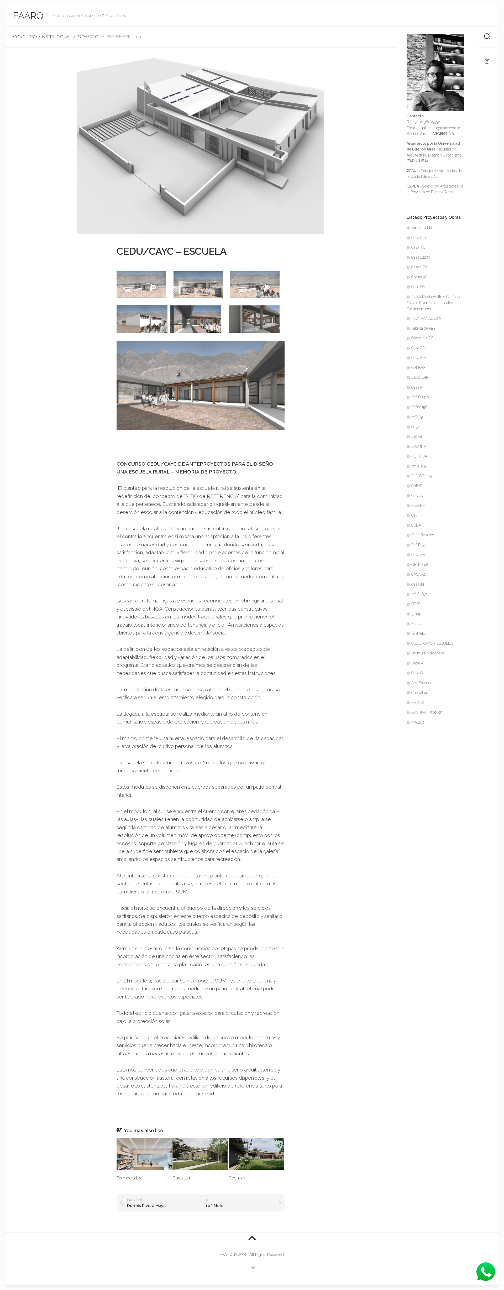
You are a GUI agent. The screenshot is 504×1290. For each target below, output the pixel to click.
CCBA (416, 525)
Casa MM (419, 358)
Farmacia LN (129, 1177)
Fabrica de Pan (423, 328)
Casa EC (418, 287)
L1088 (416, 436)
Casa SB (418, 555)
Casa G (417, 673)
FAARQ (28, 15)
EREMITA (418, 446)
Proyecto (87, 36)
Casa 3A (237, 1177)
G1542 (416, 427)
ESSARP (417, 505)
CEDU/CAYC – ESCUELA (432, 643)
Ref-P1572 (419, 545)
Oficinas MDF (422, 338)
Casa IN (417, 584)
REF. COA (419, 456)
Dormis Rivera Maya (427, 653)
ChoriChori (419, 692)
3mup (416, 614)
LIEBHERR (419, 377)
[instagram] (487, 61)
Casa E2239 (420, 257)
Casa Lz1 (181, 1177)
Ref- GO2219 (421, 476)
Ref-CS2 (417, 702)
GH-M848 (419, 565)
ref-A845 (418, 466)
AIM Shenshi (421, 683)
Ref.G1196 (419, 407)
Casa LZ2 (419, 267)
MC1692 (417, 417)
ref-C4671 (419, 594)
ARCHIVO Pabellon (426, 712)
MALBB (417, 722)
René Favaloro (422, 535)
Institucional (56, 36)
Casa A (417, 495)
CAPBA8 (418, 368)
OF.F (415, 515)
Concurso (25, 36)
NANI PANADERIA (426, 318)
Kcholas (417, 624)
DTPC (416, 604)
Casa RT (418, 387)
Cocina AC (419, 277)
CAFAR (417, 486)
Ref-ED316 (420, 397)
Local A (417, 663)
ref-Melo (418, 633)
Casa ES (417, 348)
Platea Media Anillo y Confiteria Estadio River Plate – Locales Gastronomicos (434, 303)
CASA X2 (418, 574)
